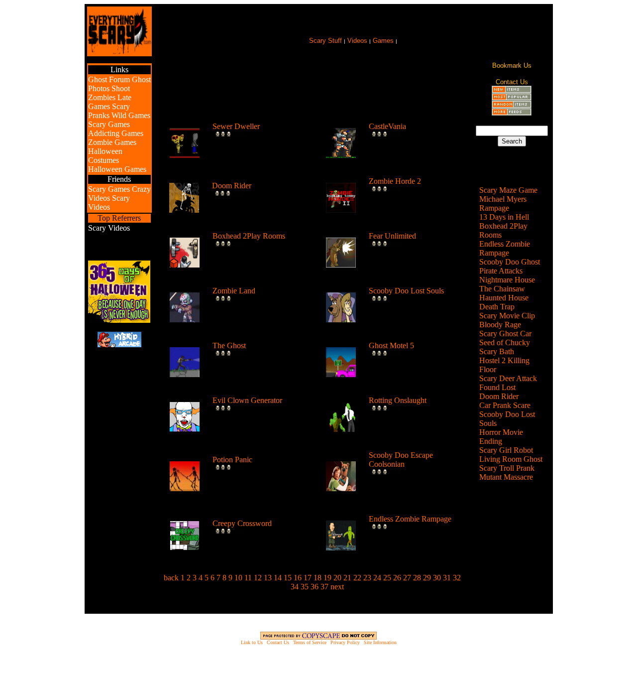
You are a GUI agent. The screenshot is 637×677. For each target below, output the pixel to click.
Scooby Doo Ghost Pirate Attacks (509, 266)
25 (387, 577)
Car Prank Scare (505, 405)
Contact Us (278, 642)
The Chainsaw (502, 288)
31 (447, 577)
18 (317, 577)
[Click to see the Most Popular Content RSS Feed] (511, 98)
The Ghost (229, 345)
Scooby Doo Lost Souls (406, 290)
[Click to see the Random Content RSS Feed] (511, 105)
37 (324, 586)
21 (347, 577)
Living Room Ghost (510, 459)
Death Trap (497, 306)
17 (308, 577)
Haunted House (504, 297)
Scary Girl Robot (506, 450)
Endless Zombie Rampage (410, 519)
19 (327, 577)
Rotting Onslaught (397, 400)
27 (407, 577)
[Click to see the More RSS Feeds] (511, 113)
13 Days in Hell (504, 217)
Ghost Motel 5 (391, 345)
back (171, 577)
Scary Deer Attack (508, 378)
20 (337, 577)
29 (427, 577)
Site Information (380, 642)
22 (357, 577)
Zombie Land (233, 290)
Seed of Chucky (504, 342)
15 (288, 577)
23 (367, 577)
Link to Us (252, 642)
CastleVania (387, 126)
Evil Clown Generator (247, 400)
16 (298, 577)
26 (397, 577)
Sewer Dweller (236, 126)
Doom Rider (231, 185)
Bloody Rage (500, 324)
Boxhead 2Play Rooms (248, 236)
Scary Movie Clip (507, 315)
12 (258, 577)
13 (268, 577)
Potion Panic (232, 459)
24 (377, 577)
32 (457, 577)
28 (417, 577)
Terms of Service (309, 642)
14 (278, 577)
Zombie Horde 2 (395, 181)
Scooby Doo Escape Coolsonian (401, 459)
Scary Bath (496, 351)
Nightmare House (507, 279)
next (337, 586)
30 (437, 577)
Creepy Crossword (242, 523)
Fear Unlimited (392, 236)
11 (248, 577)
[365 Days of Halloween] (119, 320)
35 (305, 586)
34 (295, 586)
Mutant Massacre (506, 477)
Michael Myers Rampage (503, 203)
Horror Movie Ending (501, 436)
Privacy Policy (345, 642)
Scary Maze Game (508, 190)
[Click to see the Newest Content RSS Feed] (511, 90)
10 (238, 577)
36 (314, 586)
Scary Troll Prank (506, 468)
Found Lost (497, 387)
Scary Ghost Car (505, 333)
